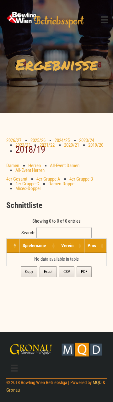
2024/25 (62, 140)
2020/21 (71, 145)
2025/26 (38, 140)
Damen (12, 165)
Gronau (13, 390)
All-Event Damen (64, 165)
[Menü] (104, 19)
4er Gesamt (16, 179)
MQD (97, 382)
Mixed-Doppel (27, 188)
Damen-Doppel (61, 184)
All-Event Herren (30, 170)
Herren (34, 165)
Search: (28, 233)
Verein (67, 245)
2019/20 (95, 145)
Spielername (34, 245)
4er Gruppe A (48, 179)
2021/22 (47, 145)
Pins (92, 245)
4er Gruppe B (81, 179)
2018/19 (30, 149)
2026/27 (13, 140)
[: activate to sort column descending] (13, 246)
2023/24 (86, 140)
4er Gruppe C (27, 184)
